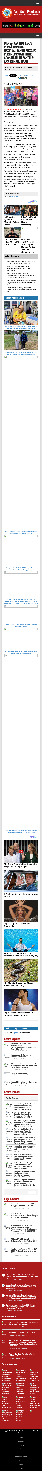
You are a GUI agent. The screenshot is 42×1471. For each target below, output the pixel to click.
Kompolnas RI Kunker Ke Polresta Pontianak (21, 1056)
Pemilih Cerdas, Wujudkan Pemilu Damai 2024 (22, 1355)
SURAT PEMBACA (21, 1457)
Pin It (19, 75)
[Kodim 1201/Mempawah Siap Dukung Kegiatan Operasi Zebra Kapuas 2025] (7, 1375)
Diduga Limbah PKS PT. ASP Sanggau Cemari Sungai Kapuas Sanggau (21, 569)
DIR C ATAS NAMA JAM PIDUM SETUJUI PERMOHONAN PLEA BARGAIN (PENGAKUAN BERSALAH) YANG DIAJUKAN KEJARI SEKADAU (21, 602)
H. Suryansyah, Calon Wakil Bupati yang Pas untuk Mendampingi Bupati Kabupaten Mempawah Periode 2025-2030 (24, 1228)
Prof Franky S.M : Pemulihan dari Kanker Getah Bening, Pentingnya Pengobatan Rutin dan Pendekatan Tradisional (23, 1343)
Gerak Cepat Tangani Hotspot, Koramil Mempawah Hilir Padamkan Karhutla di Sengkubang (19, 268)
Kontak (21, 1469)
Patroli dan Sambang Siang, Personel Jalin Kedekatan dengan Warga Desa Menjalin (24, 1215)
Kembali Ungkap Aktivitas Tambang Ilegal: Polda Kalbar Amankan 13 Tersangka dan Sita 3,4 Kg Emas (24, 1183)
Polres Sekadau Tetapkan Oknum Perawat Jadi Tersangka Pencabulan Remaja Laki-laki (24, 1165)
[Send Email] (33, 75)
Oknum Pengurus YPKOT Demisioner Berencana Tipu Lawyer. (23, 1323)
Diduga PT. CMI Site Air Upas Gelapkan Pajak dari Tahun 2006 (24, 1240)
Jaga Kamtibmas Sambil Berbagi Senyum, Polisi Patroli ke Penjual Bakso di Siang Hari (21, 533)
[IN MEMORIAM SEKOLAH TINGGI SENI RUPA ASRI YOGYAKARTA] (35, 1375)
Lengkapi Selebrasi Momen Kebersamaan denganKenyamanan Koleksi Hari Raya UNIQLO (24, 1046)
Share (6, 75)
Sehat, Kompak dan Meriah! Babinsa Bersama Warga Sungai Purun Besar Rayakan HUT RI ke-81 (21, 282)
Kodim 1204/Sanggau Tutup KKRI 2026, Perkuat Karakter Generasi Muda (24, 1251)
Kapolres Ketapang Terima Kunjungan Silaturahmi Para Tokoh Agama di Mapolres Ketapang (24, 1174)
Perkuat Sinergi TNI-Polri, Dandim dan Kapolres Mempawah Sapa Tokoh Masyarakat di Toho (21, 290)
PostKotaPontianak (11, 70)
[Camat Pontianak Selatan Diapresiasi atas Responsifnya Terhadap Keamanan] (7, 1402)
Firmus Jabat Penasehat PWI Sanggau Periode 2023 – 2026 (23, 1205)
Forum (21, 1461)
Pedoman (21, 1445)
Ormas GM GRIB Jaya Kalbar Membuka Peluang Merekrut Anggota (21, 626)
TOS (21, 1449)
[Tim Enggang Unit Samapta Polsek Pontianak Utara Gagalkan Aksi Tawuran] (21, 1375)
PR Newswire (21, 1453)
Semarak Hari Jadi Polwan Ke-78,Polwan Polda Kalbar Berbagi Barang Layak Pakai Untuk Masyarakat (25, 1140)
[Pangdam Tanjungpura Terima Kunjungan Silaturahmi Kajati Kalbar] (21, 1388)
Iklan (21, 1465)
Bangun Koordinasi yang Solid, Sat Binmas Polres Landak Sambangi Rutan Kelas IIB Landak (21, 831)
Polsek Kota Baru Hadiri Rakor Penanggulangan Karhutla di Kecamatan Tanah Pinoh (23, 1157)
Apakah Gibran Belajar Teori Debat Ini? (24, 1332)
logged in (15, 1033)
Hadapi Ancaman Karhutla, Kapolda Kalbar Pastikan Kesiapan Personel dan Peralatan (24, 1148)
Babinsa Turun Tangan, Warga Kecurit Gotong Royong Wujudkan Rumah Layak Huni (21, 262)
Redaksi (21, 1441)
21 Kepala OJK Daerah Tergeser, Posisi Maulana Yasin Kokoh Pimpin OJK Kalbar (21, 652)
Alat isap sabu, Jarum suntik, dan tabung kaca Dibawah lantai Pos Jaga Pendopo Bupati (24, 1066)
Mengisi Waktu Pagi (19, 1073)
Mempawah (14, 197)
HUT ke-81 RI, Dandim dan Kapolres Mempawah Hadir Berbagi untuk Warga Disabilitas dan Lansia (24, 1123)
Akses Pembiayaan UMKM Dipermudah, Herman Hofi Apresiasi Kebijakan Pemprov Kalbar (21, 327)
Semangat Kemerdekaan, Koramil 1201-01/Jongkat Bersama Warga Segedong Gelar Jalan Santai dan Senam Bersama (21, 275)
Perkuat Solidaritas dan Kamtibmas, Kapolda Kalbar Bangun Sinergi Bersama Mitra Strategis (23, 1132)
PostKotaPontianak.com (24, 1431)
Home (21, 1437)
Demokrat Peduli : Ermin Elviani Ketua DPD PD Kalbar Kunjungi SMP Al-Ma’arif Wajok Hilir (21, 353)
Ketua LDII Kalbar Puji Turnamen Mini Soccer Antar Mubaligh (24, 1083)
